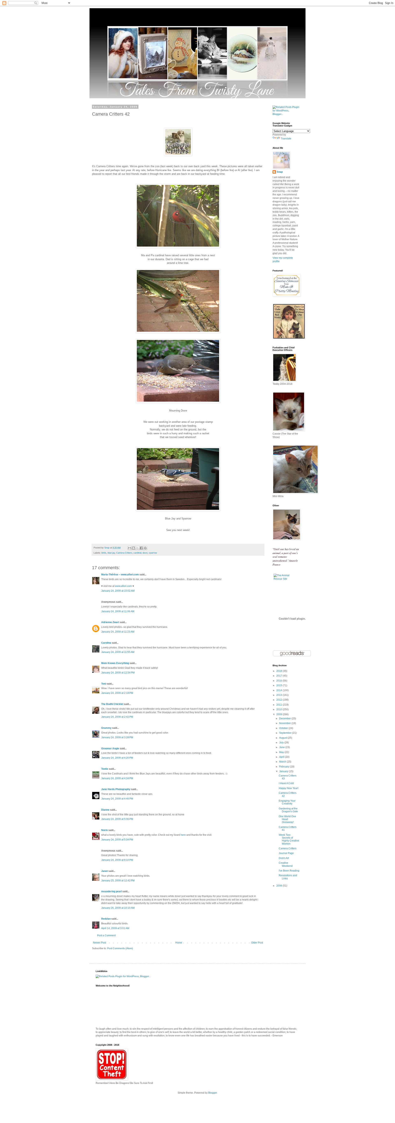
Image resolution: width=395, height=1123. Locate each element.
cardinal (137, 553)
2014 (279, 690)
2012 (279, 699)
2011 (279, 704)
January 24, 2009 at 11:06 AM (117, 611)
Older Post (257, 942)
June (282, 747)
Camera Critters (124, 553)
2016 (279, 680)
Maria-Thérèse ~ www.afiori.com (120, 574)
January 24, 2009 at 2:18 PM (117, 693)
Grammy (106, 728)
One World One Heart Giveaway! (287, 819)
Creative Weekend (286, 864)
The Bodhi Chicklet (112, 704)
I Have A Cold (286, 783)
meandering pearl (111, 891)
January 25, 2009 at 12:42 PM (118, 880)
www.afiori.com (123, 586)
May (282, 752)
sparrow (153, 553)
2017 (279, 675)
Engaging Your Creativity (287, 802)
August (283, 737)
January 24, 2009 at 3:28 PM (117, 737)
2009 (279, 714)
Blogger (212, 1092)
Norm (104, 830)
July (281, 742)
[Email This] (130, 548)
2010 (279, 709)
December (285, 718)
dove (145, 553)
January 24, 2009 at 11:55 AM (117, 652)
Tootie (104, 768)
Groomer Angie (110, 748)
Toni (103, 683)
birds (103, 553)
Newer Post (99, 942)
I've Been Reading (289, 870)
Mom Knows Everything (115, 663)
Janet (104, 871)
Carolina (106, 642)
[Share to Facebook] (141, 548)
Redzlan (106, 918)
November (285, 723)
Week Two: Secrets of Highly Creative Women (289, 839)
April (282, 757)
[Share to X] (137, 548)
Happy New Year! (288, 788)
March (283, 761)
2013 (279, 695)
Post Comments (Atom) (120, 948)
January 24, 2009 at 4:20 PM (117, 757)
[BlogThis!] (133, 548)
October (284, 728)
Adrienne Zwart (110, 622)
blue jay (111, 553)
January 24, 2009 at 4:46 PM (117, 798)
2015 (279, 685)
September (285, 732)
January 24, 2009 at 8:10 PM (117, 860)
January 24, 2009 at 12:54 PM (118, 672)
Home (178, 942)
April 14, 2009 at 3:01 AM (115, 928)
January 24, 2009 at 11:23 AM (117, 631)
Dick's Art (284, 858)
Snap (280, 171)
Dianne (105, 809)
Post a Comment (106, 935)
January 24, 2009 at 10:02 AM (118, 590)
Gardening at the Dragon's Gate (288, 810)
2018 (279, 671)
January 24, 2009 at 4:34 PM (117, 778)
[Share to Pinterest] (145, 548)
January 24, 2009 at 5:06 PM (117, 819)
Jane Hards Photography (115, 789)
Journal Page (286, 853)
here (183, 834)
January (284, 771)
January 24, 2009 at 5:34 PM (117, 839)
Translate (286, 138)
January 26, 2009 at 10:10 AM (118, 907)
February (284, 766)
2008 (279, 885)
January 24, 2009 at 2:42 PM (117, 716)
